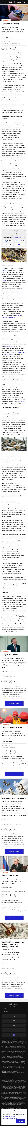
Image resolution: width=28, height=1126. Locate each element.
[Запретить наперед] (2, 48)
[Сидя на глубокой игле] (2, 752)
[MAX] (14, 1035)
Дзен (20, 237)
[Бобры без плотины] (2, 895)
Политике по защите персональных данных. (11, 1048)
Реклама (5, 1011)
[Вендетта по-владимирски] (2, 829)
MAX (23, 231)
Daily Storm (14, 2)
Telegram (15, 237)
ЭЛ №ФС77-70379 (15, 1042)
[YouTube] (14, 1021)
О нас (4, 1008)
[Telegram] (14, 1016)
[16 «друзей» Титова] (2, 681)
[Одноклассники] (14, 1030)
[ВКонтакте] (14, 1025)
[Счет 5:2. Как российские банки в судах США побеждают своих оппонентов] (2, 973)
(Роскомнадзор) (21, 1041)
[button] (2, 3)
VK (24, 237)
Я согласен (21, 1121)
